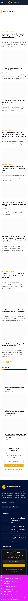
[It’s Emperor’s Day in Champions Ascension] (14, 379)
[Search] (26, 2)
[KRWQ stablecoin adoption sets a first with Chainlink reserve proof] (14, 57)
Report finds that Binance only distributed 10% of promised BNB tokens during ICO (14, 411)
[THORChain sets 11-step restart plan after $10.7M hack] (14, 89)
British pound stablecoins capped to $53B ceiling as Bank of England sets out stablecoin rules (13, 35)
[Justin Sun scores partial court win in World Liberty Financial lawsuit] (5, 519)
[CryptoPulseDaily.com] (14, 2)
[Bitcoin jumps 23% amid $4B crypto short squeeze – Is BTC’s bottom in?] (5, 537)
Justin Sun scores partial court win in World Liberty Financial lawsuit (18, 518)
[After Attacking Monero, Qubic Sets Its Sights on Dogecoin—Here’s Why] (14, 299)
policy (21, 569)
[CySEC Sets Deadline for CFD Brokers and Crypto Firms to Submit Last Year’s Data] (14, 263)
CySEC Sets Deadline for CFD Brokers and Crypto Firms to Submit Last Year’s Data (13, 275)
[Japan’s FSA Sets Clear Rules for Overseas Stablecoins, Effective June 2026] (14, 155)
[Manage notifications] (24, 598)
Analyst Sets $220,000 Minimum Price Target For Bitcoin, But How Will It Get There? (13, 204)
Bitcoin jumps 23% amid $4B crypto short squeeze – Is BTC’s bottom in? (18, 537)
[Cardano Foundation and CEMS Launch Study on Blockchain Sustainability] (5, 528)
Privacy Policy (14, 471)
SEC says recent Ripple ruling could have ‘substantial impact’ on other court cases (15, 435)
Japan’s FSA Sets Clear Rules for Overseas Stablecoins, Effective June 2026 (13, 168)
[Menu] (2, 2)
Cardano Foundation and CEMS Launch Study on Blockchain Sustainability (18, 528)
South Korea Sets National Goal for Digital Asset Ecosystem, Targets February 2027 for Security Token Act (13, 134)
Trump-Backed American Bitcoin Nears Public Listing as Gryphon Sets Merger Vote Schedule (13, 343)
